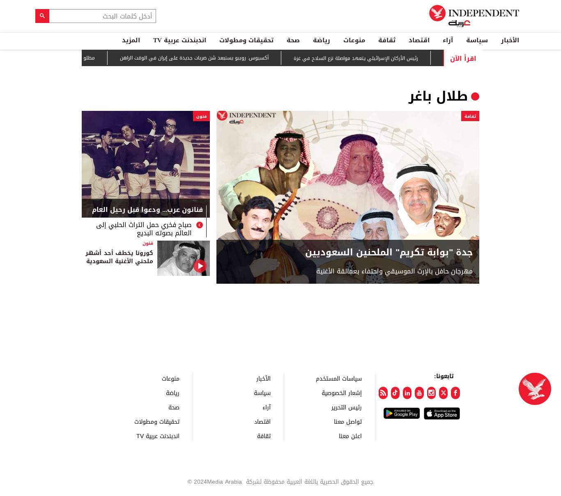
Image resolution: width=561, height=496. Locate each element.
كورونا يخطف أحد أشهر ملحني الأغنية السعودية (119, 257)
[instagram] (431, 393)
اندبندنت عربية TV (179, 40)
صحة (293, 40)
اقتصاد (419, 40)
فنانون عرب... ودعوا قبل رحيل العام (147, 210)
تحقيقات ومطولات (246, 40)
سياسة (477, 40)
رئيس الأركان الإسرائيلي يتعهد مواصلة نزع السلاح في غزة (367, 58)
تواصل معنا (348, 421)
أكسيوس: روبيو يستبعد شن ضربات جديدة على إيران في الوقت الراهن (205, 58)
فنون (201, 116)
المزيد (131, 40)
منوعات (354, 40)
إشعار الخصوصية (342, 393)
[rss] (383, 393)
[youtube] (419, 393)
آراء (448, 40)
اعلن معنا (350, 436)
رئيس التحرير (346, 407)
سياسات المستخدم (339, 378)
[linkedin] (407, 393)
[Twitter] (443, 393)
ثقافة (386, 40)
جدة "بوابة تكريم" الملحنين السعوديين (389, 252)
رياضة (321, 40)
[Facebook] (455, 393)
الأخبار (510, 40)
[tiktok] (395, 393)
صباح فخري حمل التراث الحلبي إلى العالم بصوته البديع (144, 229)
